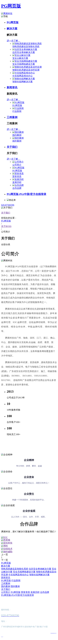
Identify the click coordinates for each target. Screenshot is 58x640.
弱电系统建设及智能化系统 (25, 46)
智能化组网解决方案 (22, 81)
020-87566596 (7, 205)
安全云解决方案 (20, 58)
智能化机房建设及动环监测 (25, 70)
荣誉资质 (16, 176)
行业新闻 (16, 111)
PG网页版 (11, 5)
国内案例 (16, 135)
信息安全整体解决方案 (23, 52)
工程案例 (12, 117)
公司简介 (16, 165)
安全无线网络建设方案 (23, 64)
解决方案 (12, 28)
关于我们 (12, 146)
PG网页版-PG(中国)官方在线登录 (26, 194)
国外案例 (16, 141)
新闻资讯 (12, 87)
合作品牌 (16, 188)
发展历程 (16, 182)
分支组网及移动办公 (22, 76)
